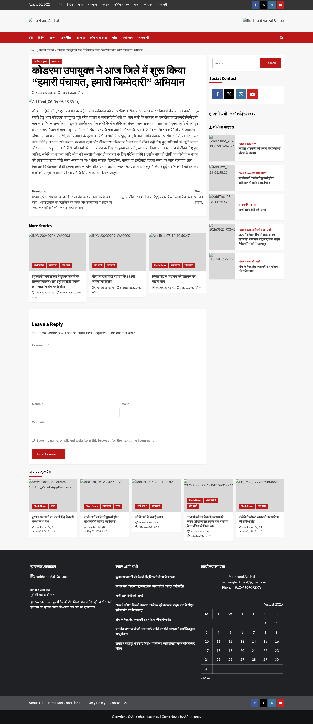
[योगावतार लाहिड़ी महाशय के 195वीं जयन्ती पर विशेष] (117, 252)
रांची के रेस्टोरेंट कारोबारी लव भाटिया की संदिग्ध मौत (143, 619)
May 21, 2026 (249, 531)
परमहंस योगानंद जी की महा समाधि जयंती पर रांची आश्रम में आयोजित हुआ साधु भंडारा (155, 631)
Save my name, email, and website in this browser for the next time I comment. (96, 440)
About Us (36, 703)
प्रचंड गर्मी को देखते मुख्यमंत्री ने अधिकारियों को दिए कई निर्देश (256, 180)
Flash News (160, 265)
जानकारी (162, 4)
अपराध (105, 4)
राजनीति (92, 4)
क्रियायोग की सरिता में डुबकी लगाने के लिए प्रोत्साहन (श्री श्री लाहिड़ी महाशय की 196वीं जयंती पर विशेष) (56, 281)
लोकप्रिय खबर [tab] (244, 114)
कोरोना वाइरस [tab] (223, 127)
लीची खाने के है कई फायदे (252, 210)
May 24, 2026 (42, 531)
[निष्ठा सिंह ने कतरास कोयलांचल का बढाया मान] (177, 252)
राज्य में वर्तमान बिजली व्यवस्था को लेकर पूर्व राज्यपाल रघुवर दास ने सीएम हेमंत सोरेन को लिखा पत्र (259, 239)
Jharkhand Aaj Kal (46, 92)
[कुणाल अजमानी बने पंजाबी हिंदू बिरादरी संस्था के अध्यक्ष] (222, 142)
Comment (40, 345)
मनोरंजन (148, 4)
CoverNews (170, 716)
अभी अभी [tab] (219, 114)
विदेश (70, 4)
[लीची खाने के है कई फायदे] (222, 199)
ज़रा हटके (56, 61)
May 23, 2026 (94, 531)
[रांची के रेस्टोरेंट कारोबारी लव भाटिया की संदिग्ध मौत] (222, 257)
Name (37, 404)
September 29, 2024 (70, 293)
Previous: (72, 199)
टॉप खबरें (66, 265)
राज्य (80, 4)
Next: (162, 197)
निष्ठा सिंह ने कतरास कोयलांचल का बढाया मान (174, 279)
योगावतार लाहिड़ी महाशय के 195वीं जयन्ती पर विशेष (113, 279)
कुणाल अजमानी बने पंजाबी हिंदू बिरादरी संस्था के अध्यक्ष (145, 577)
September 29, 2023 (130, 288)
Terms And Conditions (63, 703)
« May (205, 678)
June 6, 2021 (69, 92)
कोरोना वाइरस (121, 4)
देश (60, 4)
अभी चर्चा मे (39, 265)
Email (124, 404)
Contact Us (118, 703)
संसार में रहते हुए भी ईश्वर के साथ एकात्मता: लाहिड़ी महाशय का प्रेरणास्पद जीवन (155, 645)
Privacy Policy (94, 703)
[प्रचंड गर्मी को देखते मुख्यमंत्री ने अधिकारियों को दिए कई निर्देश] (222, 170)
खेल (136, 4)
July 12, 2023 (187, 288)
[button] (281, 37)
